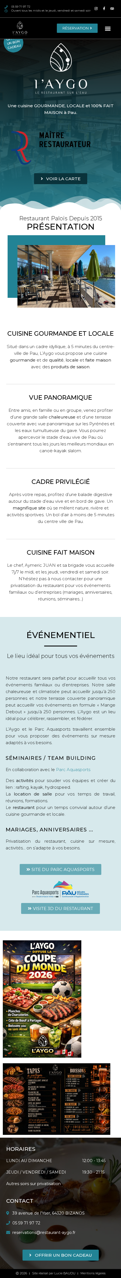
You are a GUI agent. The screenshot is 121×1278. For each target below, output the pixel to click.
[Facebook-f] (104, 9)
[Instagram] (96, 9)
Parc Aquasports (73, 769)
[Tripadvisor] (112, 9)
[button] (108, 28)
